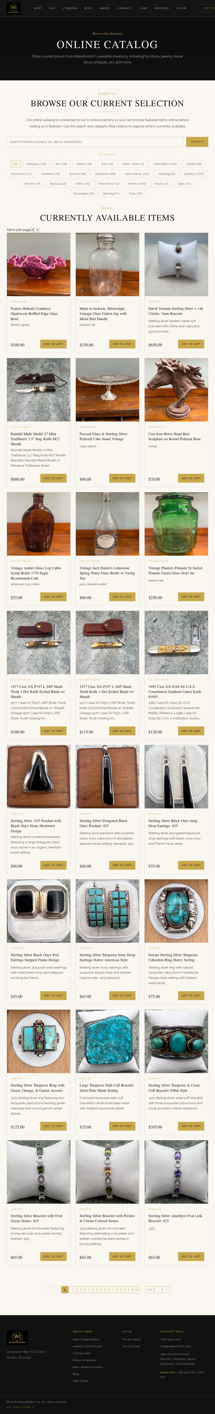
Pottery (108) (137, 184)
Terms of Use (131, 1346)
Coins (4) (107, 164)
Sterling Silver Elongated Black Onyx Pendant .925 (103, 823)
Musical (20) (58, 184)
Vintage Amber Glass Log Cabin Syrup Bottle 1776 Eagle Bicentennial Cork (36, 573)
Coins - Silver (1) (133, 164)
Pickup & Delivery (84, 1360)
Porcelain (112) (109, 184)
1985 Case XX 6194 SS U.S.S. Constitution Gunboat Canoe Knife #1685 (174, 691)
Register (162, 8)
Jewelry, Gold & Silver (87, 1346)
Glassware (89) (105, 174)
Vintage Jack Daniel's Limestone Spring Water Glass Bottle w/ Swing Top (107, 573)
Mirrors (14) (33, 184)
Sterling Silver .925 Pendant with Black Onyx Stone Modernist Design (36, 825)
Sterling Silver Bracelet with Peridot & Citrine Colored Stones (107, 1218)
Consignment (82, 1353)
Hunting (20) (167, 174)
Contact (124, 8)
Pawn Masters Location (88, 1367)
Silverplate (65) (83, 193)
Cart (144, 8)
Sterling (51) (111, 193)
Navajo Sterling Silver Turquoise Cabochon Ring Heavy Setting (173, 957)
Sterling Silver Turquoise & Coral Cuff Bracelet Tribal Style (173, 1088)
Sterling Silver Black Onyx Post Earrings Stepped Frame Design (35, 957)
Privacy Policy (131, 1339)
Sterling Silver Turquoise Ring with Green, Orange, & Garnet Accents (37, 1088)
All (15, 164)
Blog (88, 8)
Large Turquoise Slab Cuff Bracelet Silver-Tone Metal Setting (107, 1088)
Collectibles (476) (165, 164)
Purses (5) (161, 184)
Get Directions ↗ (20, 1407)
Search (197, 141)
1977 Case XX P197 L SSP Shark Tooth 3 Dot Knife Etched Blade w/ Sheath (38, 691)
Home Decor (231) (137, 174)
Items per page (18, 230)
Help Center (81, 1381)
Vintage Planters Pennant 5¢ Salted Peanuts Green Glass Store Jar (175, 570)
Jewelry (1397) (194, 174)
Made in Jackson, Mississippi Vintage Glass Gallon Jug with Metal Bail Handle (103, 313)
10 (136, 1289)
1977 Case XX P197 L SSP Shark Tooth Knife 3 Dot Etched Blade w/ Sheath (107, 691)
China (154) (84, 164)
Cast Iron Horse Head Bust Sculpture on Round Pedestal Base (174, 436)
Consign (70, 8)
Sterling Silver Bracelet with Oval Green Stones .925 (36, 1218)
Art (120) (61, 164)
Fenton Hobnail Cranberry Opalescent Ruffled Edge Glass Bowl (34, 313)
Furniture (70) (50, 174)
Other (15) (82, 184)
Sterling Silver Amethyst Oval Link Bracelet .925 (175, 1218)
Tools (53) (135, 193)
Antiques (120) (36, 164)
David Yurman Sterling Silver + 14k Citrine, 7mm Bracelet (175, 311)
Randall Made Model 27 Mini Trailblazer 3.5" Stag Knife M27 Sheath (35, 438)
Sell (52, 8)
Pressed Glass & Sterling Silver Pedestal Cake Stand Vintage (103, 436)
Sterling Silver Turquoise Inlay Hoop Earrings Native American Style (107, 957)
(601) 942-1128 (170, 1339)
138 (149, 1289)
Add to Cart (53, 344)
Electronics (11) (21, 174)
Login (181, 8)
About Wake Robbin (86, 1339)
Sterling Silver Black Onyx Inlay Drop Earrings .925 (173, 823)
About (105, 8)
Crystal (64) (193, 164)
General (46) (77, 174)
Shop (37, 8)
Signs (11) (184, 184)
